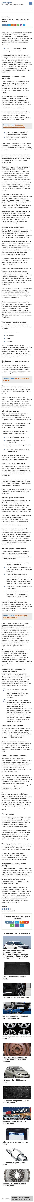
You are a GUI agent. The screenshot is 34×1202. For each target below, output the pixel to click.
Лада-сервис (7, 3)
